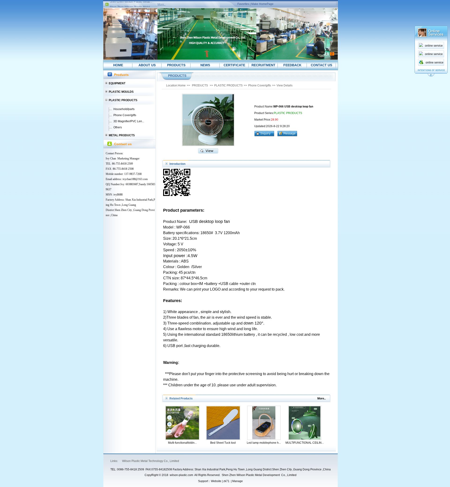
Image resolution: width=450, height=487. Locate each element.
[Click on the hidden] (431, 75)
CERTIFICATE (234, 65)
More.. (161, 4)
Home (182, 85)
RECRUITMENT (263, 65)
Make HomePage (262, 4)
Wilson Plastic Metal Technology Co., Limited (150, 461)
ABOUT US (147, 65)
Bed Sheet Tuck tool (223, 442)
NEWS (205, 65)
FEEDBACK (292, 65)
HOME (118, 65)
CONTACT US (321, 65)
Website (216, 481)
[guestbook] (287, 133)
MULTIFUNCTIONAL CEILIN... (304, 442)
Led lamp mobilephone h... (264, 442)
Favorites (243, 4)
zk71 (226, 481)
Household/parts (124, 109)
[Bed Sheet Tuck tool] (223, 438)
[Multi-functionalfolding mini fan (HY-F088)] (182, 438)
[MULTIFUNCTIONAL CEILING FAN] (304, 438)
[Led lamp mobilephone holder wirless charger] (263, 438)
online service (434, 45)
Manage (237, 481)
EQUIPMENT (117, 83)
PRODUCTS (176, 65)
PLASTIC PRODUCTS (123, 100)
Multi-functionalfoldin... (182, 442)
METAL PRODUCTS (122, 135)
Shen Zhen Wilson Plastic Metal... (131, 3)
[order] (265, 133)
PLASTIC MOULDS (121, 91)
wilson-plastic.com (181, 475)
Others (117, 127)
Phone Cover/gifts (124, 115)
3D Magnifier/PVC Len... (128, 121)
